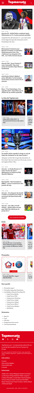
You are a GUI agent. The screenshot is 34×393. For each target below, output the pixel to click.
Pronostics (5, 255)
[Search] (31, 2)
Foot (5, 318)
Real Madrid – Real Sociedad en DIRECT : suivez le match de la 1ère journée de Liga (12, 183)
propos (5, 367)
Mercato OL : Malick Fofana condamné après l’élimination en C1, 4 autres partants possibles (16, 34)
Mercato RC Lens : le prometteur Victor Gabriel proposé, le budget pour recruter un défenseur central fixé (12, 245)
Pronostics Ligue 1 (9, 288)
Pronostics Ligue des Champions (13, 290)
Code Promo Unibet (13, 300)
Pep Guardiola (26, 377)
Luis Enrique (5, 375)
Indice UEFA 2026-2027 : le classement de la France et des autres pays (13, 120)
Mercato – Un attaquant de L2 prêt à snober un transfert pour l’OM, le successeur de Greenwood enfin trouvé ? (12, 195)
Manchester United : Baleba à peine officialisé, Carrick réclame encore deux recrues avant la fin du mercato (12, 78)
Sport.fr (6, 316)
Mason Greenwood (7, 381)
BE (25, 388)
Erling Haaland (14, 375)
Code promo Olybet (13, 302)
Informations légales (8, 363)
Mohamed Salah (7, 383)
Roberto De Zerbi (25, 373)
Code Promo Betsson (13, 306)
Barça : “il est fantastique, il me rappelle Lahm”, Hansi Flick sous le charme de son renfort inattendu (12, 90)
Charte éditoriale (7, 365)
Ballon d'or (5, 373)
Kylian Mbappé (14, 373)
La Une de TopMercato (10, 98)
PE (23, 388)
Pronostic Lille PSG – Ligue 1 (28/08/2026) (11, 277)
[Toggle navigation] (3, 2)
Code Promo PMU (12, 296)
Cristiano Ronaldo (7, 377)
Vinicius (4, 379)
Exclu (3, 222)
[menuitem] (31, 2)
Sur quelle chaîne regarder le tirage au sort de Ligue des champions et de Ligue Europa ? (16, 154)
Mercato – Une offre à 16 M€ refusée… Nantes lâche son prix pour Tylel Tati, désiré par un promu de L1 (11, 208)
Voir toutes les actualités (17, 217)
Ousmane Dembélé (22, 379)
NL (27, 388)
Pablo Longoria (24, 375)
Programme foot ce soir (11, 322)
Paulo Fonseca (18, 381)
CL (21, 388)
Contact (4, 361)
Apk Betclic (10, 308)
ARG (19, 388)
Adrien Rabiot (28, 381)
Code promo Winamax (13, 298)
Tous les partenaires (10, 324)
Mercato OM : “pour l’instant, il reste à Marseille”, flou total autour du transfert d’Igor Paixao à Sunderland (12, 65)
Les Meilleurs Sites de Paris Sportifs (14, 292)
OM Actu (6, 320)
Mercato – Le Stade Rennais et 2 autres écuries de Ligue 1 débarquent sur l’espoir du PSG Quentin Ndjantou (12, 171)
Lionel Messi (17, 377)
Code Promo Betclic (13, 294)
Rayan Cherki (11, 379)
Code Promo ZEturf (12, 304)
